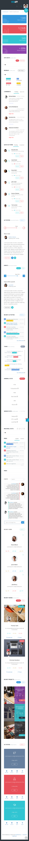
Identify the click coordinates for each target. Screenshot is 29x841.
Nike (22, 717)
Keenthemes (18, 834)
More (22, 346)
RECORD (6, 772)
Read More (7, 257)
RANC (22, 772)
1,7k (8, 551)
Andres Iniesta (12, 237)
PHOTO (11, 772)
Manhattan (21, 606)
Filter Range (21, 70)
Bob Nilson (11, 502)
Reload (22, 378)
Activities (22, 438)
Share (20, 637)
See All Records (20, 340)
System (17, 438)
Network (14, 416)
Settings (18, 600)
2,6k (15, 551)
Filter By (22, 314)
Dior (22, 700)
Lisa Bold (11, 285)
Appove (17, 156)
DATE (17, 772)
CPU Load (14, 419)
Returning (22, 60)
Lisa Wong (13, 483)
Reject (22, 156)
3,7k (22, 551)
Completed (21, 145)
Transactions (14, 388)
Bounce (14, 404)
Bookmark (9, 637)
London (22, 641)
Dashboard (5, 12)
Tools (23, 268)
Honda (22, 735)
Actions (22, 220)
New (17, 60)
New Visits (14, 396)
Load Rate (14, 422)
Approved (22, 91)
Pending (16, 91)
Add (14, 764)
